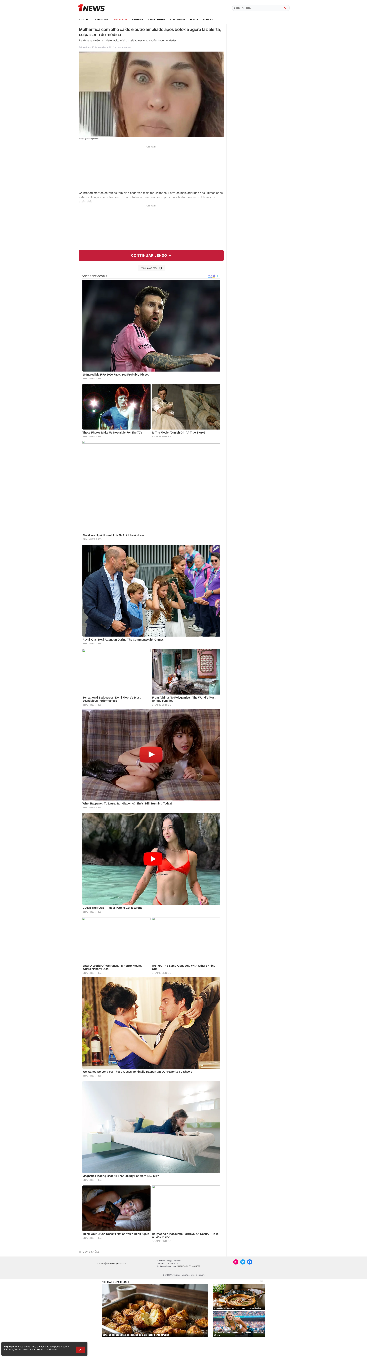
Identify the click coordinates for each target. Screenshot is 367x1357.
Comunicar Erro (149, 268)
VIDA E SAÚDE (120, 19)
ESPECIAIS (208, 19)
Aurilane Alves (124, 47)
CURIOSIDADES (177, 19)
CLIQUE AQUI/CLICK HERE (188, 1266)
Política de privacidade (116, 1263)
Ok (80, 1349)
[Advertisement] (151, 168)
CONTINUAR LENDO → (151, 255)
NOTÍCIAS (83, 19)
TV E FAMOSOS (100, 19)
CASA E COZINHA (156, 19)
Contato (101, 1263)
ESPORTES (137, 19)
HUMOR (194, 19)
